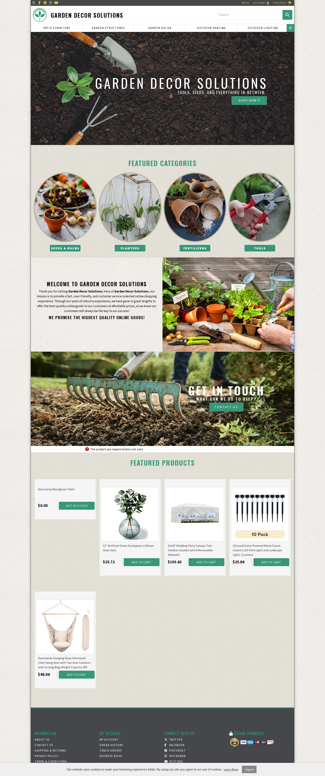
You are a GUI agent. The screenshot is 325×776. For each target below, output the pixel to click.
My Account (108, 739)
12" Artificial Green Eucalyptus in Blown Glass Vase (128, 548)
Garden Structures (108, 28)
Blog (245, 3)
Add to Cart (141, 562)
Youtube (175, 761)
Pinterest (176, 750)
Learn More (231, 769)
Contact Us (226, 407)
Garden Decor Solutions (87, 15)
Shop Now (248, 100)
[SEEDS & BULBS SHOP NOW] (65, 207)
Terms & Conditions (51, 761)
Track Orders (110, 750)
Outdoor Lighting (263, 28)
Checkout (280, 3)
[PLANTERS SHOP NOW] (130, 207)
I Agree (249, 769)
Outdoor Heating (211, 28)
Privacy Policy (46, 756)
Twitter (175, 739)
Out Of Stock (77, 506)
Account (260, 3)
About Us (42, 739)
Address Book (110, 756)
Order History (111, 745)
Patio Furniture (56, 28)
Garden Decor (160, 28)
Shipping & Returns (50, 750)
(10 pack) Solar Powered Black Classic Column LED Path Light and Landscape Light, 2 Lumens (257, 550)
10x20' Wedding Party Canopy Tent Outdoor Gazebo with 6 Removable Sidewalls (190, 550)
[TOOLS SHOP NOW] (259, 207)
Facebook (176, 745)
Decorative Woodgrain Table (56, 489)
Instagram (177, 756)
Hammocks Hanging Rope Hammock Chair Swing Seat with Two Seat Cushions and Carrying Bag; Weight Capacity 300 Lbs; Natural (64, 663)
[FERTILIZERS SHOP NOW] (195, 207)
